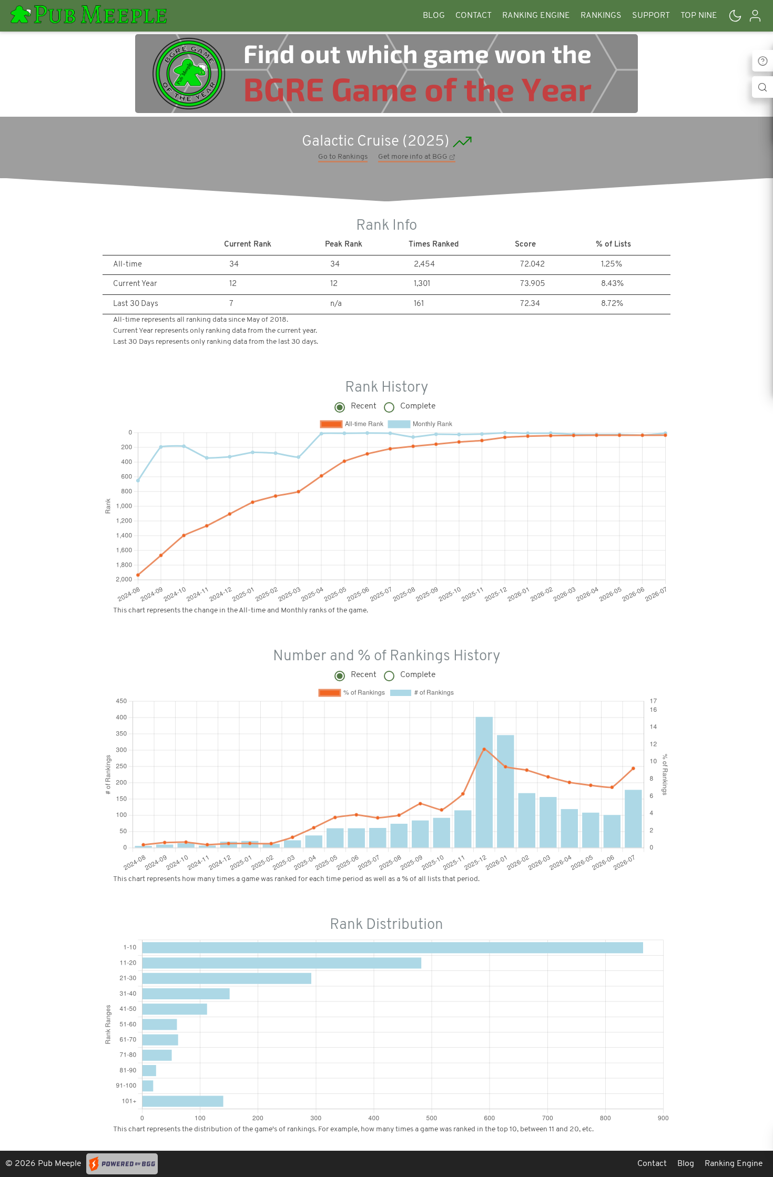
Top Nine (698, 16)
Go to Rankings (343, 157)
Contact (473, 16)
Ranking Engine (536, 16)
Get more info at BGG (413, 157)
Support (651, 16)
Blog (434, 16)
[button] (735, 15)
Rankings (601, 16)
